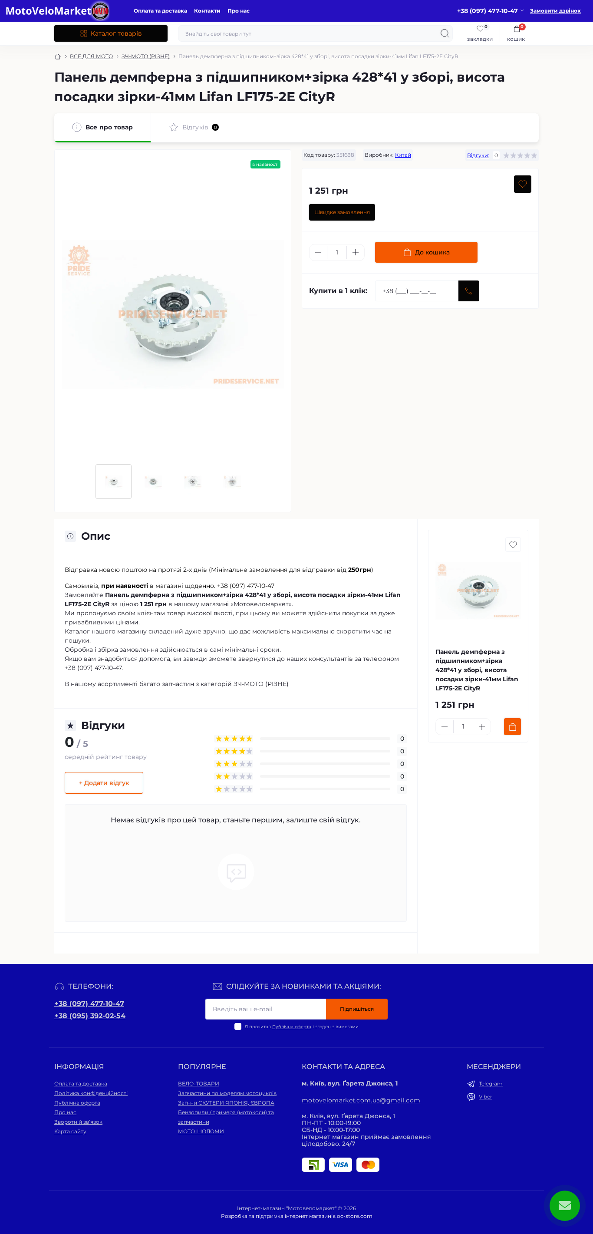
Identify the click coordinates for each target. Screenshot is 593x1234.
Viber (485, 1096)
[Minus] (318, 252)
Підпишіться (357, 1009)
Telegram (491, 1083)
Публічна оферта (291, 1026)
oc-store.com (354, 1216)
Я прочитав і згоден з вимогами (302, 1026)
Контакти (207, 10)
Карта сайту (70, 1131)
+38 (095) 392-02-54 (89, 1016)
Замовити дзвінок (555, 10)
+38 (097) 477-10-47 (89, 1004)
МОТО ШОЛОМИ (201, 1131)
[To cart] (512, 726)
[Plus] (355, 252)
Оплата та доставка (160, 10)
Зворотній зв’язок (78, 1122)
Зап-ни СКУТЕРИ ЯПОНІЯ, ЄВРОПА (226, 1102)
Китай (403, 155)
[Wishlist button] (522, 184)
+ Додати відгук (104, 783)
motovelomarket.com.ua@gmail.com (361, 1100)
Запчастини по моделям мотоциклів (227, 1093)
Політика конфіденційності (91, 1093)
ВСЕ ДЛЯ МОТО (91, 56)
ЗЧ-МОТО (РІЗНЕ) (146, 56)
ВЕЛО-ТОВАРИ (198, 1083)
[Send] (468, 290)
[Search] (445, 33)
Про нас (238, 10)
